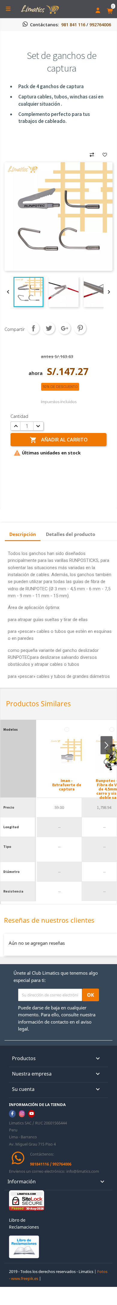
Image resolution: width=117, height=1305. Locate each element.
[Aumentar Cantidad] (15, 426)
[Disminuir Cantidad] (37, 426)
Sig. (106, 745)
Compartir (33, 328)
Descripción (22, 534)
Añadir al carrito (59, 440)
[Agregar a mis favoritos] (105, 154)
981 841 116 (73, 24)
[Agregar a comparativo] (92, 154)
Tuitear (49, 328)
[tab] (22, 535)
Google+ (64, 328)
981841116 (39, 1164)
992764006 (100, 24)
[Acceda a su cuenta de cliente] (97, 11)
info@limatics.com (82, 1171)
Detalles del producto (70, 534)
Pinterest (80, 328)
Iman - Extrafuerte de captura (66, 785)
